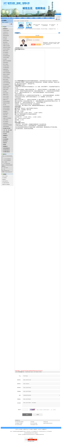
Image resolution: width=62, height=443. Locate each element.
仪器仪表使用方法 (5, 181)
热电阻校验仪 (5, 111)
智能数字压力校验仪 (6, 45)
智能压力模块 (5, 114)
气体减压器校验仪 (6, 81)
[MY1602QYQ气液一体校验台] (16, 22)
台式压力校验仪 (5, 119)
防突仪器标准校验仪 (6, 106)
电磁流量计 (4, 179)
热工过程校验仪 (5, 121)
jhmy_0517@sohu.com (5, 170)
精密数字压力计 (5, 99)
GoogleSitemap (41, 434)
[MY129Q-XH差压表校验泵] (32, 24)
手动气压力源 (45, 421)
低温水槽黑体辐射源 (6, 55)
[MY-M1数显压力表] (55, 24)
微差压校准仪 (5, 42)
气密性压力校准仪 (6, 30)
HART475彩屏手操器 (6, 82)
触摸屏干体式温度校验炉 (7, 60)
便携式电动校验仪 (6, 40)
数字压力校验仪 (5, 64)
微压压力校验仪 (5, 79)
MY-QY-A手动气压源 (33, 423)
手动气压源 (26, 370)
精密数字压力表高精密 (6, 184)
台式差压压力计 (5, 32)
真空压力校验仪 (5, 92)
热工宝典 (4, 104)
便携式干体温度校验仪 (6, 72)
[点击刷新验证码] (32, 410)
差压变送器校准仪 (6, 35)
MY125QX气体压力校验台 (19, 421)
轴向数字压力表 (5, 33)
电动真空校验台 (5, 62)
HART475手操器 (6, 96)
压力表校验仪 (4, 177)
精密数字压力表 (5, 94)
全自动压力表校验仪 (6, 77)
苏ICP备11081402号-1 (31, 434)
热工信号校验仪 (5, 54)
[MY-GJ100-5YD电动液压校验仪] (39, 24)
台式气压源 (32, 421)
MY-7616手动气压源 (18, 424)
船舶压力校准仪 (5, 50)
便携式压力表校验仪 (6, 74)
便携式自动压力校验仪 (6, 47)
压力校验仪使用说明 (5, 182)
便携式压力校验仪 (6, 87)
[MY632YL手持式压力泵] (24, 22)
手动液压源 (30, 370)
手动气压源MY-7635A (34, 424)
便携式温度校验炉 (6, 126)
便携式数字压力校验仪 (6, 86)
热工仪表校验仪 (5, 52)
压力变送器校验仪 (6, 84)
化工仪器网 (23, 434)
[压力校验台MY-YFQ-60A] (47, 24)
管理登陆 (37, 434)
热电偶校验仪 (5, 116)
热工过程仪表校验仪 (6, 109)
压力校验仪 (5, 91)
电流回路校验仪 (5, 113)
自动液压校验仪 (5, 123)
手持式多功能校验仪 (6, 101)
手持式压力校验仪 (6, 57)
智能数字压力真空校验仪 (7, 118)
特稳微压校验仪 (5, 69)
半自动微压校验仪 (6, 67)
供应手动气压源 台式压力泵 (47, 423)
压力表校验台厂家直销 (18, 423)
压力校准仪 (5, 59)
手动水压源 (22, 370)
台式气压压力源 (39, 370)
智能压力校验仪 (5, 89)
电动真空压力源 (34, 370)
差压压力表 (5, 37)
